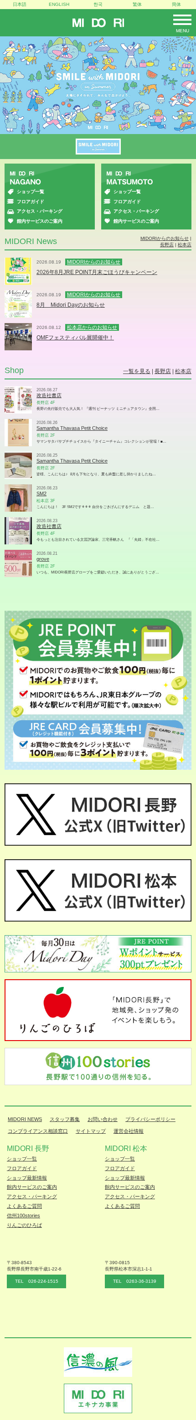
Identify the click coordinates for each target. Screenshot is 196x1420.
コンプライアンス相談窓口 (38, 1131)
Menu (182, 30)
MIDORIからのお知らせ (164, 238)
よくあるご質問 (24, 1206)
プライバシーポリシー (150, 1119)
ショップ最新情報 (27, 1178)
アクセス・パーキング (39, 211)
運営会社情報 (128, 1131)
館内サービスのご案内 (39, 221)
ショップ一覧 (30, 191)
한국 (98, 4)
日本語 (19, 4)
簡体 (176, 4)
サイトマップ (91, 1131)
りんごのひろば (24, 1225)
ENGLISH (59, 4)
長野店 (167, 244)
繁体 (137, 4)
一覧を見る (136, 371)
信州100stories (23, 1215)
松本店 (184, 244)
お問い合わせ (103, 1119)
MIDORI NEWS (25, 1119)
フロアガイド (30, 201)
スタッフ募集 (65, 1119)
